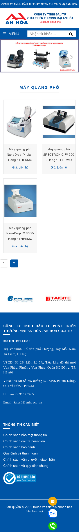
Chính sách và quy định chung (25, 466)
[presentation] (7, 56)
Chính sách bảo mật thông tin (25, 435)
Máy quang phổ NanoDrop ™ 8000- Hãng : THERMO (20, 233)
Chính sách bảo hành (19, 447)
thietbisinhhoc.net (59, 507)
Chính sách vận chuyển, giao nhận (29, 459)
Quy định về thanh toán (20, 453)
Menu (14, 33)
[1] (71, 34)
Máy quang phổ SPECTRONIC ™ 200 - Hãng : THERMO (58, 154)
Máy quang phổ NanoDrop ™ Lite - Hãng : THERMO (20, 154)
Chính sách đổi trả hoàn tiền (24, 441)
